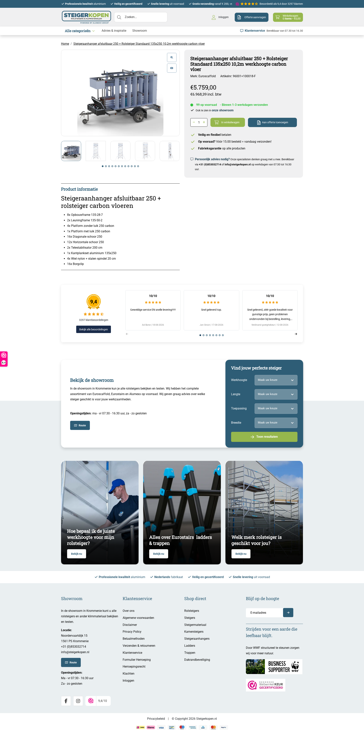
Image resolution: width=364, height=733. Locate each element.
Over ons (128, 611)
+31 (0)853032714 (210, 164)
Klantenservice (132, 652)
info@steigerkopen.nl (238, 164)
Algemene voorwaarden (138, 618)
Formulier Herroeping (137, 660)
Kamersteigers (193, 631)
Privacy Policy (132, 631)
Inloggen (128, 680)
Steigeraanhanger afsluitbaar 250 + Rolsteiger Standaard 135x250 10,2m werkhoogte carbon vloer (139, 44)
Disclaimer (130, 625)
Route (82, 425)
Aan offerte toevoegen (275, 122)
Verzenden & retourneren (139, 645)
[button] (103, 166)
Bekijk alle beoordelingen (93, 329)
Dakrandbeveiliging (197, 660)
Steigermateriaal (195, 625)
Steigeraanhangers (196, 638)
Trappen (189, 652)
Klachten (128, 673)
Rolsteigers (191, 611)
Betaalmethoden (134, 638)
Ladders (189, 645)
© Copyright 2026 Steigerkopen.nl (194, 718)
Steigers (189, 618)
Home (65, 44)
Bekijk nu (76, 553)
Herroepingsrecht (134, 666)
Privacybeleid (156, 718)
